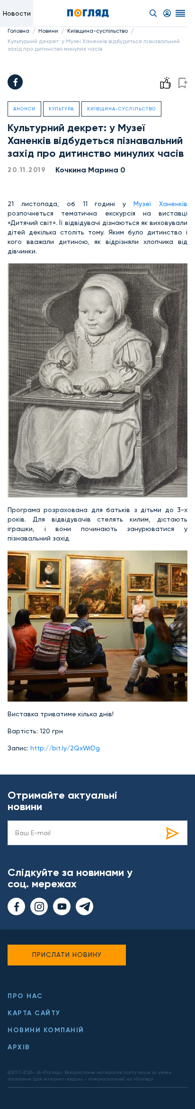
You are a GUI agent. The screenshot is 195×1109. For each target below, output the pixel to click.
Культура (61, 108)
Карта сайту (34, 1013)
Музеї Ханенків (160, 203)
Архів (19, 1047)
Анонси (24, 108)
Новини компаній (46, 1030)
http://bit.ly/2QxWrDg (65, 748)
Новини (48, 30)
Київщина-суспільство (97, 30)
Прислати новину (67, 954)
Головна (18, 30)
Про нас (25, 996)
